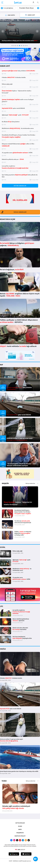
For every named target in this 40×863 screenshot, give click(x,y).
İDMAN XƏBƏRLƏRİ (20, 212)
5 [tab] (19, 45)
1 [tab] (12, 45)
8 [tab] (25, 45)
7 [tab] (23, 45)
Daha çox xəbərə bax (30, 483)
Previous (2, 8)
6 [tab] (21, 45)
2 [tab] (13, 45)
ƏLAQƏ (20, 826)
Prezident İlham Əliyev (10, 8)
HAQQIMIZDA (20, 832)
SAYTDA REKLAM (20, 823)
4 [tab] (17, 45)
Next (38, 8)
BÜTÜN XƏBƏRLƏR (20, 186)
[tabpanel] (20, 31)
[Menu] (2, 3)
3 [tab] (15, 45)
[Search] (38, 2)
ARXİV (20, 829)
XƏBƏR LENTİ (5, 66)
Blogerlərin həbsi (29, 8)
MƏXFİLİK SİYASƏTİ (20, 836)
